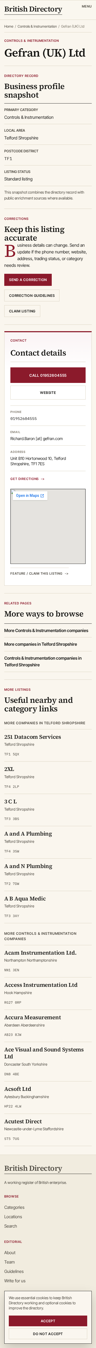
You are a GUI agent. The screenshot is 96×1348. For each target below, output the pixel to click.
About (9, 1252)
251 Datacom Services (32, 737)
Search (10, 1226)
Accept (48, 1321)
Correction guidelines (32, 295)
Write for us (15, 1280)
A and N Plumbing (28, 866)
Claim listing (22, 311)
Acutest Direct (23, 1121)
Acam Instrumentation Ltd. (40, 952)
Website (48, 392)
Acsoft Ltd (17, 1089)
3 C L (10, 801)
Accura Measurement (32, 1017)
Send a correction (28, 280)
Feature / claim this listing (36, 573)
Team (9, 1262)
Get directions (24, 479)
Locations (13, 1216)
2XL (9, 769)
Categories (14, 1207)
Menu (87, 6)
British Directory (33, 9)
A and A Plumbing (28, 833)
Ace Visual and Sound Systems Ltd (44, 1053)
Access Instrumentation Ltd (40, 985)
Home (8, 26)
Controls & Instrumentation (37, 26)
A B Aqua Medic (25, 898)
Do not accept (48, 1334)
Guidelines (14, 1271)
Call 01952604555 (48, 375)
